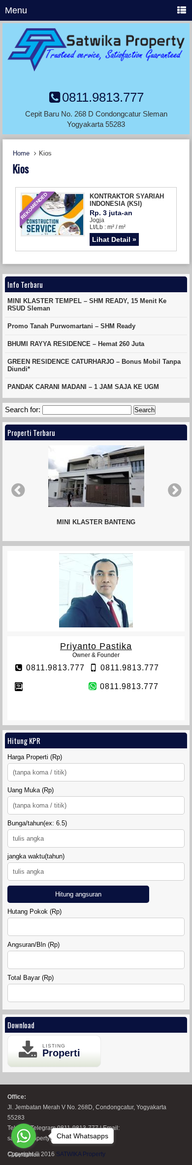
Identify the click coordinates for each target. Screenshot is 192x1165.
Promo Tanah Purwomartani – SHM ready (71, 326)
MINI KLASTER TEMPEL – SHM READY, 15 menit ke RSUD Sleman (86, 304)
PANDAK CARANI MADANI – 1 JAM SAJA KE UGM (83, 386)
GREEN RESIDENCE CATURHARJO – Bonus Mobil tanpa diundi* (94, 365)
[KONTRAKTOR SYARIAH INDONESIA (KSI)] (52, 232)
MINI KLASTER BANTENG (96, 522)
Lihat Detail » (114, 239)
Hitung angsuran (78, 894)
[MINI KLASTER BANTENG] (96, 476)
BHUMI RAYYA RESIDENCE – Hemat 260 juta (75, 344)
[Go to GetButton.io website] (23, 1155)
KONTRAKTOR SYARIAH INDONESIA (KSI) (127, 200)
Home (21, 153)
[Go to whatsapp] (23, 1136)
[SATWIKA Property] (96, 69)
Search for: (22, 409)
